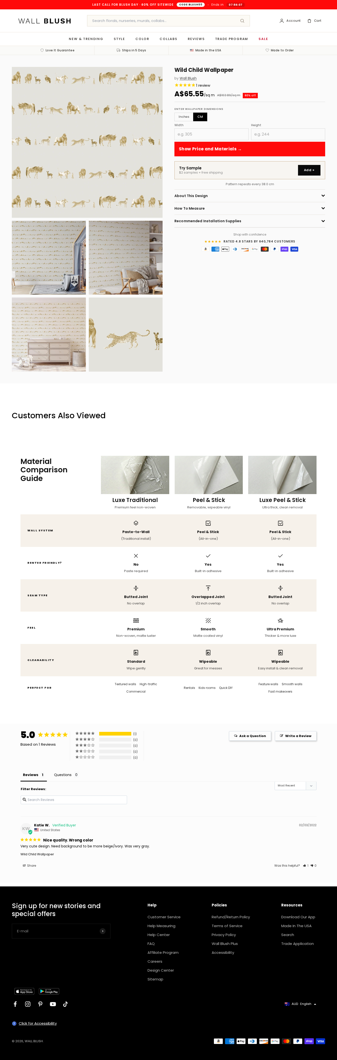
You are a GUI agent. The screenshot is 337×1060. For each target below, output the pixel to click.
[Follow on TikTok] (65, 1004)
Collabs (168, 39)
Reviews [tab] (30, 774)
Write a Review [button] (298, 736)
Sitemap (155, 979)
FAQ (151, 943)
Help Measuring (161, 925)
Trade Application (297, 943)
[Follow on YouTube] (53, 1004)
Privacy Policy (224, 934)
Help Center (159, 934)
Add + (309, 169)
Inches (184, 116)
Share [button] (31, 865)
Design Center (161, 970)
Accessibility (223, 952)
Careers (155, 961)
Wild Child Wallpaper (37, 854)
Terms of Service (227, 925)
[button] (305, 865)
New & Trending (86, 39)
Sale (263, 39)
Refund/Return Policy (231, 917)
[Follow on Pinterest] (40, 1004)
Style (119, 39)
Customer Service (164, 917)
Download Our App (298, 917)
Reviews (196, 39)
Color (142, 39)
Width (179, 125)
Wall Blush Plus (225, 943)
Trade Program (231, 39)
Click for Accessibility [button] (38, 1023)
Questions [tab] (63, 774)
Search (287, 934)
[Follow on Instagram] (27, 1004)
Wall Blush (188, 78)
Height (256, 125)
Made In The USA (296, 925)
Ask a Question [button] (252, 736)
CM (200, 116)
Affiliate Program (163, 952)
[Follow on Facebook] (15, 1004)
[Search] (242, 20)
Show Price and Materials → (210, 149)
